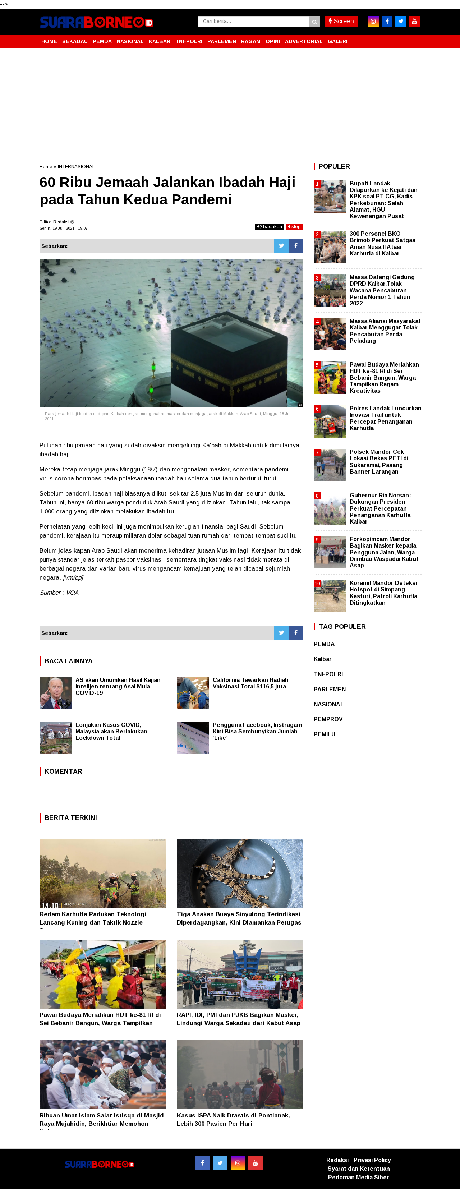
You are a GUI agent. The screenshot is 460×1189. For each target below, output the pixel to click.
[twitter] (400, 21)
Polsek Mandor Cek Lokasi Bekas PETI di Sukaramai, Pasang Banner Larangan (379, 462)
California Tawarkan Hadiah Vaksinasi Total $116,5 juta (251, 683)
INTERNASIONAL (76, 166)
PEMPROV (328, 719)
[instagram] (373, 21)
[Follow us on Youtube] (255, 1163)
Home (46, 166)
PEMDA (102, 41)
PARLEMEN (221, 41)
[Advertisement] (230, 105)
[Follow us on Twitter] (220, 1163)
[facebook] (387, 21)
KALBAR (159, 41)
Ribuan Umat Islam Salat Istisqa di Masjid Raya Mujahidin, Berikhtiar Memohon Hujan (102, 1123)
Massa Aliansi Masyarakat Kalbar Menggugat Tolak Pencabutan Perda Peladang (385, 331)
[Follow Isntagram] (238, 1163)
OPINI (273, 41)
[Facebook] (296, 246)
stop (295, 226)
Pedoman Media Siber (358, 1177)
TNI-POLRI (188, 41)
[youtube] (414, 21)
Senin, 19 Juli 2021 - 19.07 (64, 228)
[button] (413, 38)
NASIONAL (130, 41)
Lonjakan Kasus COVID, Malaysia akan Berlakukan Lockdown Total (111, 731)
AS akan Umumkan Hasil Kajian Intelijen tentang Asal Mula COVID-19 (118, 686)
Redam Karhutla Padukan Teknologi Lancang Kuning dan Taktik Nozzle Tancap (93, 922)
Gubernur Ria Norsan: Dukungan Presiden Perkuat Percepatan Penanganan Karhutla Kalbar (380, 508)
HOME (49, 41)
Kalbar (323, 659)
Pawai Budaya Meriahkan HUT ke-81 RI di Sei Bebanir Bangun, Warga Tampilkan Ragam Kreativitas (100, 1022)
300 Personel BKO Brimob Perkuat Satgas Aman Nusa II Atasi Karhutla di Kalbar (382, 244)
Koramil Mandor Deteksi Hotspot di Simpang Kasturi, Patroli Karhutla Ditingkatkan (383, 593)
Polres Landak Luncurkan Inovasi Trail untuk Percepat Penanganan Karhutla (386, 418)
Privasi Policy (372, 1160)
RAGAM (251, 41)
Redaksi (337, 1160)
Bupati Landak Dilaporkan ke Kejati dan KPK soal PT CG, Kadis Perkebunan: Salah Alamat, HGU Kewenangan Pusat (384, 199)
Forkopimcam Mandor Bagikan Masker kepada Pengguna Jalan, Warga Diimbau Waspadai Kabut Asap (384, 552)
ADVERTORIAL (304, 41)
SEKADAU (75, 41)
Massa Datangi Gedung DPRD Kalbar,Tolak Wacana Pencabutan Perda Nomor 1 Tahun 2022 (382, 290)
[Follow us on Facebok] (203, 1163)
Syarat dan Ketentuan (359, 1169)
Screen (343, 21)
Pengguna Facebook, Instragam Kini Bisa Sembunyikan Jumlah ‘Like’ (257, 731)
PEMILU (324, 734)
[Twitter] (281, 246)
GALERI (338, 41)
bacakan (272, 226)
